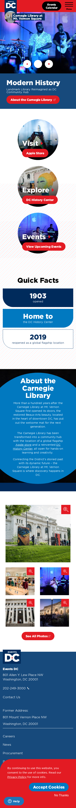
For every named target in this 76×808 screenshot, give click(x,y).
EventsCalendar (52, 6)
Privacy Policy (17, 777)
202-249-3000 (14, 688)
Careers (9, 736)
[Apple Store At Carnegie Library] (20, 581)
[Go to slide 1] (27, 64)
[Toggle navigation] (69, 6)
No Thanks (61, 795)
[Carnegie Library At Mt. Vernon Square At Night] (54, 613)
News (7, 744)
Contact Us (11, 697)
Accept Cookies (49, 787)
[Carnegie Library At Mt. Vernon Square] (38, 533)
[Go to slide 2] (38, 64)
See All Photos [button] (37, 636)
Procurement (13, 753)
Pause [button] (49, 64)
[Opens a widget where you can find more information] (14, 801)
